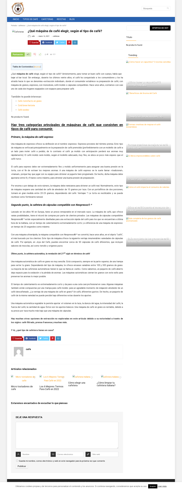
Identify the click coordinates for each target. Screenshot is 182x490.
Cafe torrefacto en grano (30, 101)
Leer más (162, 486)
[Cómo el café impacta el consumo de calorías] (147, 187)
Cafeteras (47, 19)
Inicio (16, 19)
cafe (33, 36)
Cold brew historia (26, 105)
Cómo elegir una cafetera (76, 384)
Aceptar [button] (153, 486)
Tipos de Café (30, 19)
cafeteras (21, 26)
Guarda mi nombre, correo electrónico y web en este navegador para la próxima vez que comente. (62, 461)
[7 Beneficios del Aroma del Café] (141, 93)
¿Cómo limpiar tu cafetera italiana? (106, 384)
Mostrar (37, 67)
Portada (14, 26)
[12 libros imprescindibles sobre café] (143, 156)
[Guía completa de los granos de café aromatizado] (148, 218)
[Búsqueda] (167, 8)
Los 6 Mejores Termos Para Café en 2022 (51, 388)
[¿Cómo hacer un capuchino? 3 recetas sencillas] (148, 62)
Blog (72, 19)
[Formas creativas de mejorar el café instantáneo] (148, 124)
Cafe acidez (23, 110)
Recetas (61, 19)
